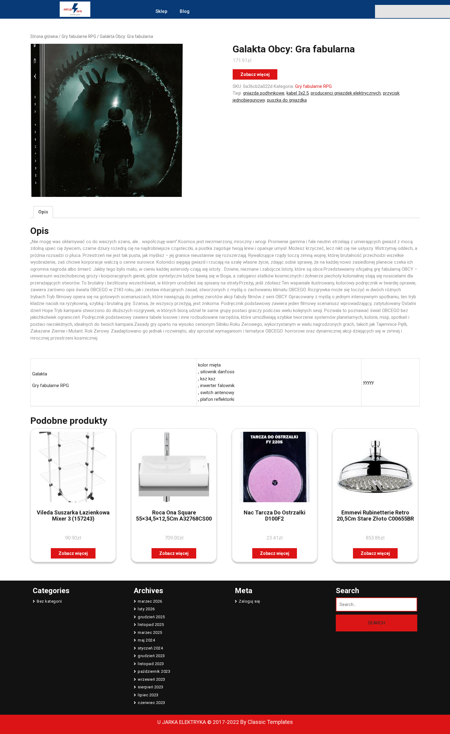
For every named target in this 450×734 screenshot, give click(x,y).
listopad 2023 (151, 663)
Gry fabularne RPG (79, 36)
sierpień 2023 (150, 687)
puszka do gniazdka (287, 100)
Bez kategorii (49, 601)
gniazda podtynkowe (263, 93)
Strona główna (44, 36)
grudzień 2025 (151, 617)
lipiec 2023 (148, 695)
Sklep (161, 11)
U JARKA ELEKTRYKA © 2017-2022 (198, 722)
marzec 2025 (150, 632)
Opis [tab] (43, 212)
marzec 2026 (150, 601)
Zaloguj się (249, 601)
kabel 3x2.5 (298, 93)
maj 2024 (146, 640)
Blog (184, 11)
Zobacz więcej (255, 74)
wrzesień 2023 (151, 679)
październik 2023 (154, 671)
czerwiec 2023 (151, 702)
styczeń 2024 (150, 648)
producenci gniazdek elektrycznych (346, 93)
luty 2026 (146, 609)
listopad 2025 (151, 624)
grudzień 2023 (151, 655)
